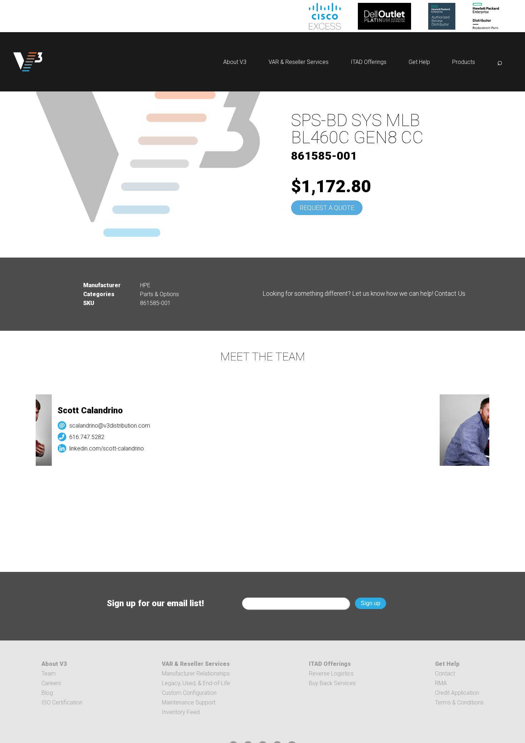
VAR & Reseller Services (299, 62)
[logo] (27, 62)
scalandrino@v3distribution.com (100, 425)
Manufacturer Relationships (196, 673)
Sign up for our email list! (155, 603)
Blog (47, 692)
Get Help (419, 62)
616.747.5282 (77, 437)
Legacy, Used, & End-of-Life (196, 683)
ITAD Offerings (368, 62)
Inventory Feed (181, 712)
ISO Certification (61, 702)
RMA (441, 683)
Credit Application (457, 692)
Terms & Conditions (459, 702)
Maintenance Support (188, 702)
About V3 (234, 62)
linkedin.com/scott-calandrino (97, 448)
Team (48, 673)
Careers (51, 683)
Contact (445, 673)
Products (463, 62)
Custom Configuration (189, 692)
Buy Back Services (332, 683)
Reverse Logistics (331, 673)
